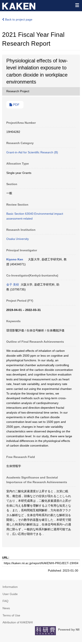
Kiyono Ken (14, 259)
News (6, 608)
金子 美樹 (12, 284)
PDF (15, 104)
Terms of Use (11, 615)
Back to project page (18, 19)
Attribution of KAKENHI (18, 622)
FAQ (5, 601)
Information (10, 586)
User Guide (10, 594)
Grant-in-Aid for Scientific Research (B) (32, 152)
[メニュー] (77, 5)
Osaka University (17, 239)
